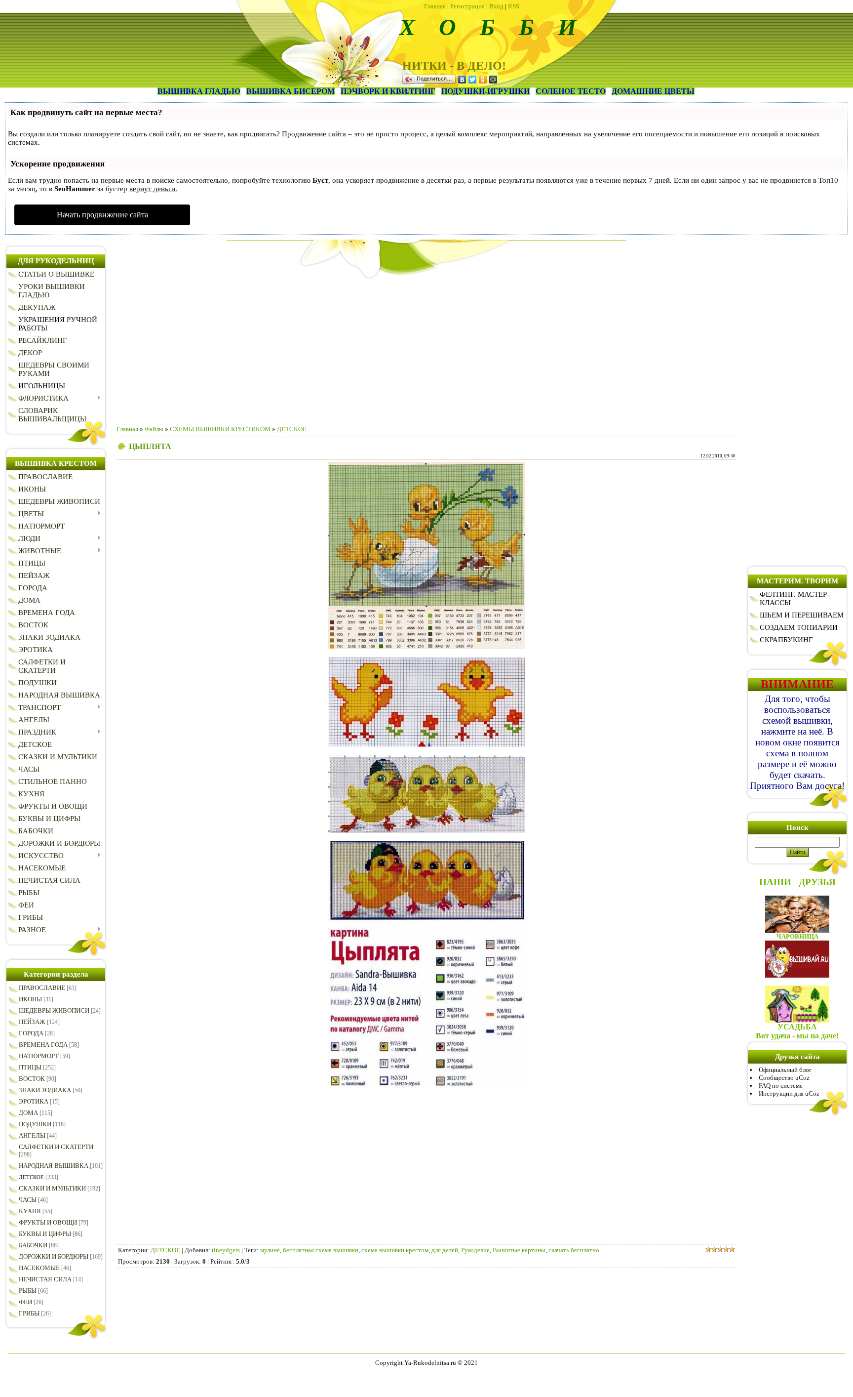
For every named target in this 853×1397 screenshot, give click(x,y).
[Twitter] (472, 79)
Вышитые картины (519, 1250)
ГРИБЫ (29, 1313)
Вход (496, 6)
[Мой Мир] (493, 79)
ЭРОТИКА (33, 1101)
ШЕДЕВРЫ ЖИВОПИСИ (54, 1010)
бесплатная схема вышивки (320, 1250)
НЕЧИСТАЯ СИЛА (45, 1279)
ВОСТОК (32, 1078)
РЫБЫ (28, 1290)
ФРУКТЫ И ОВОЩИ (48, 1222)
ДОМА (28, 1112)
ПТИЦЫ (30, 1067)
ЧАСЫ (28, 1199)
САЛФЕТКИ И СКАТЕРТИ (56, 1146)
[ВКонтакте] (462, 79)
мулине (270, 1250)
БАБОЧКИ (33, 1245)
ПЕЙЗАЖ (32, 1022)
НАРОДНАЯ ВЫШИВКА (53, 1165)
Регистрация (467, 6)
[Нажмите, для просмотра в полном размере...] (426, 647)
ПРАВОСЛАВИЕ (42, 987)
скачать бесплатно (573, 1250)
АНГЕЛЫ (32, 1135)
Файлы (154, 429)
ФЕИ (25, 1302)
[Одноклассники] (483, 79)
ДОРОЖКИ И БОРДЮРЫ (53, 1256)
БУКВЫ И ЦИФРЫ (45, 1233)
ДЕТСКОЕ (31, 1177)
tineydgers (226, 1250)
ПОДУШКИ (35, 1124)
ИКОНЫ (30, 999)
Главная (435, 6)
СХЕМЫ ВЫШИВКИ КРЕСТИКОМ (220, 429)
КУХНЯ (30, 1211)
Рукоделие (475, 1250)
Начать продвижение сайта (102, 214)
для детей (444, 1250)
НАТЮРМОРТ (39, 1056)
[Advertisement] (426, 348)
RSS (513, 6)
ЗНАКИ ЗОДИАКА (45, 1090)
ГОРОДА (31, 1033)
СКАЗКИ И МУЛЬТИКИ (52, 1188)
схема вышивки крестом (394, 1250)
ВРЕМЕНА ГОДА (43, 1044)
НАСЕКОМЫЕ (39, 1268)
